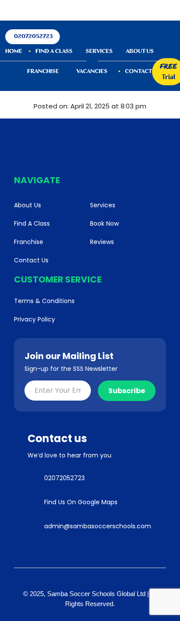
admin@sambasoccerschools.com (97, 526)
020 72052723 (91, 10)
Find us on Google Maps (81, 502)
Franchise (43, 71)
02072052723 (33, 36)
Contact (138, 71)
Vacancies (91, 71)
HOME (13, 51)
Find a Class (54, 51)
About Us (140, 51)
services (99, 51)
